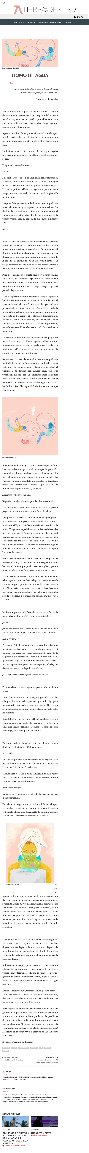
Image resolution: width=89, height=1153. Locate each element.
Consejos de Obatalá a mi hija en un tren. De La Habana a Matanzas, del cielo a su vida (15, 1138)
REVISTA (21, 23)
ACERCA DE (67, 23)
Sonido (5, 1050)
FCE (4, 2)
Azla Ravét (10, 83)
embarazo (34, 1047)
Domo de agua (30, 75)
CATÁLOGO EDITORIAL (55, 23)
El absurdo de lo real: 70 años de (47, 1061)
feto (41, 1047)
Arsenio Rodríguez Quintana (15, 1146)
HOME (15, 22)
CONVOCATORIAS (43, 22)
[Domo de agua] (30, 53)
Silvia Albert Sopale (40, 1135)
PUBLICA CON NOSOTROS (20, 27)
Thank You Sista (41, 1133)
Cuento (14, 1047)
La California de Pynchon (12, 1060)
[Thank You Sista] (44, 1121)
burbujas (6, 1047)
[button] (5, 33)
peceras (47, 1047)
